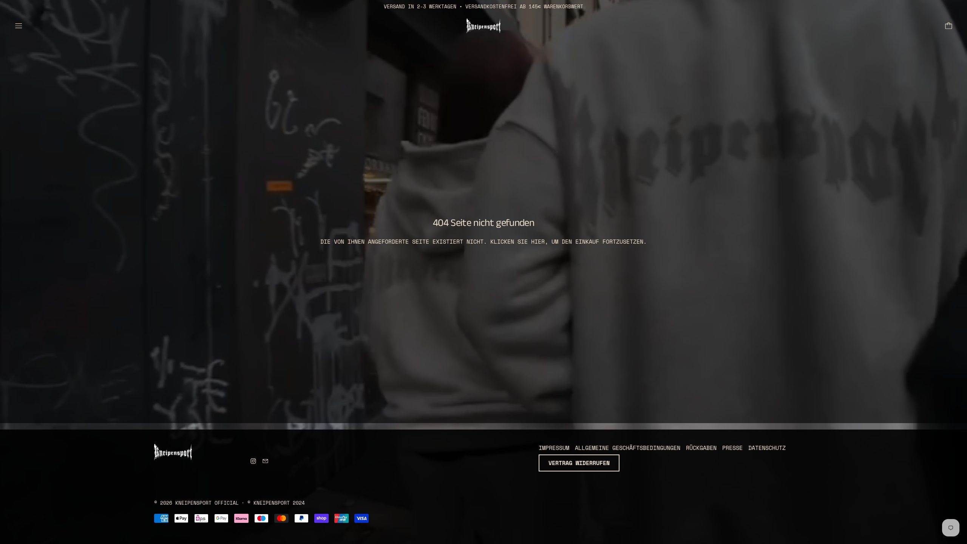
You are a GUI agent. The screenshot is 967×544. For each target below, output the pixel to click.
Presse (732, 448)
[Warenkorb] (948, 26)
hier (538, 241)
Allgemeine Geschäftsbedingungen (627, 448)
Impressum (554, 448)
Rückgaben (701, 448)
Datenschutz (767, 448)
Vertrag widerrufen (579, 463)
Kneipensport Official (207, 503)
